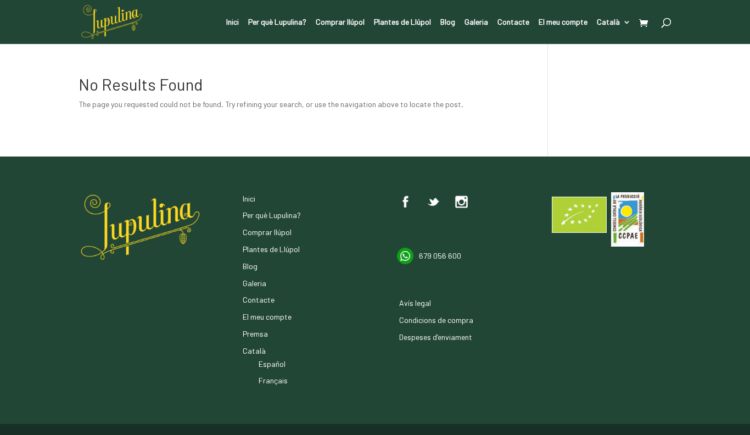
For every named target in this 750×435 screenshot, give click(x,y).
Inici (232, 22)
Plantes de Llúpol (402, 22)
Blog (447, 22)
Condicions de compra (436, 320)
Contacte (513, 22)
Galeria (476, 22)
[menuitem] (614, 31)
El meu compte (563, 22)
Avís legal (415, 303)
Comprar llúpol (340, 22)
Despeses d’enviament (435, 337)
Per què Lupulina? (277, 22)
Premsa (255, 333)
